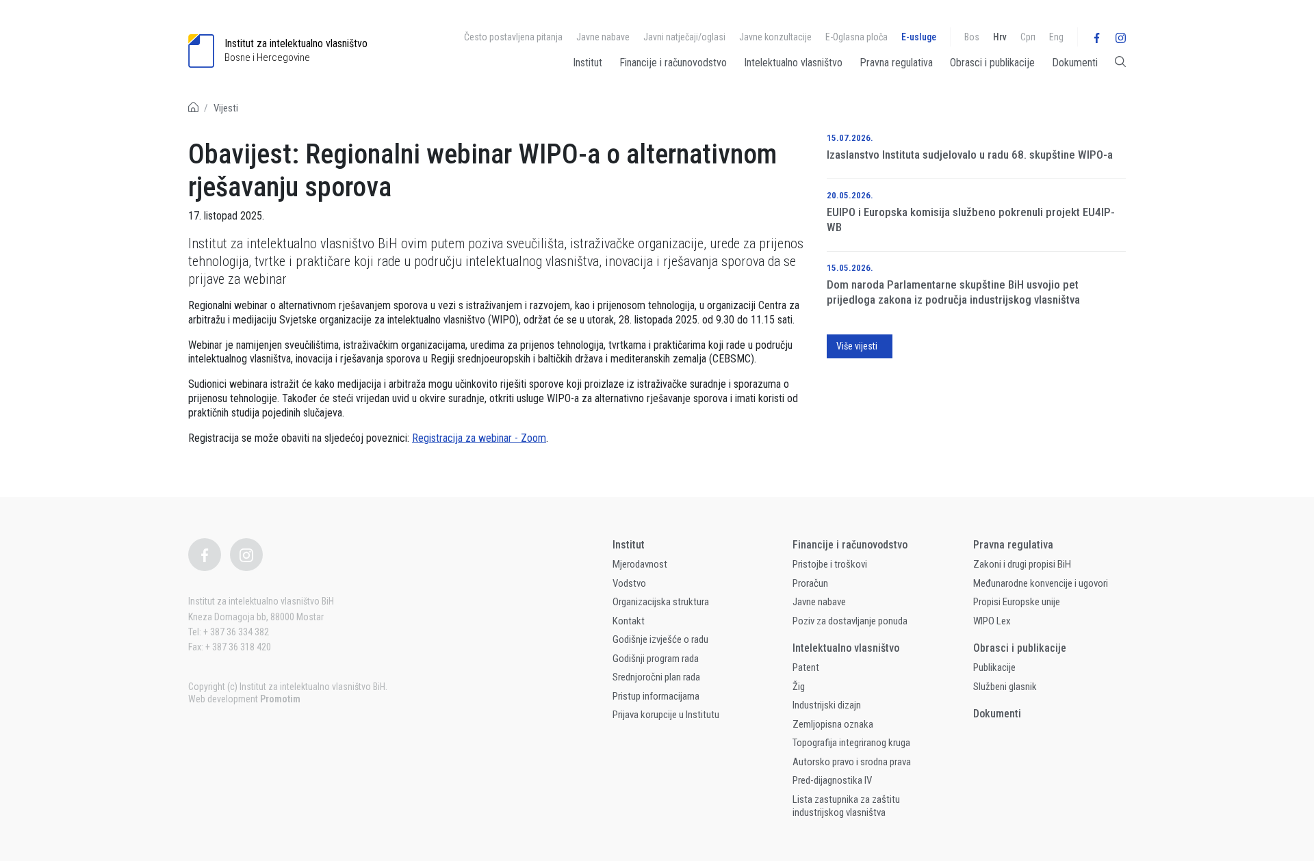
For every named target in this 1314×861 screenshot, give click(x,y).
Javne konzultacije (775, 36)
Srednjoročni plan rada (656, 677)
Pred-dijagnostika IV (832, 780)
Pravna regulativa (896, 62)
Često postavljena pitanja (513, 36)
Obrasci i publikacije (992, 62)
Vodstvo (629, 583)
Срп (1027, 36)
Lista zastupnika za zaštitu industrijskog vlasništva (846, 806)
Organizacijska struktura (661, 602)
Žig (799, 686)
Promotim (280, 698)
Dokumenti (1075, 62)
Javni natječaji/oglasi (684, 36)
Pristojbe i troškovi (830, 564)
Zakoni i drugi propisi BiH (1022, 564)
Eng (1056, 36)
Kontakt (629, 621)
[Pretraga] (1120, 65)
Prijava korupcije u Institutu (666, 714)
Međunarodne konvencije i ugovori (1040, 583)
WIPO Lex (992, 621)
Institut (587, 62)
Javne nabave (603, 36)
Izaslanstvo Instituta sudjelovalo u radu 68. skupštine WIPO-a (970, 154)
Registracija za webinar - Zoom (479, 438)
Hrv (1000, 36)
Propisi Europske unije (1016, 602)
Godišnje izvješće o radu (660, 639)
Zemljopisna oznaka (833, 724)
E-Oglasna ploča (856, 36)
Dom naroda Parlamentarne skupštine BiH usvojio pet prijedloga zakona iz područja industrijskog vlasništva (953, 292)
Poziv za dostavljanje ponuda (850, 621)
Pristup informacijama (656, 696)
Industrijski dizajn (827, 705)
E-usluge (918, 36)
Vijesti (226, 108)
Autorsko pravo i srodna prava (852, 762)
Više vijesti (856, 346)
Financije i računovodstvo (673, 62)
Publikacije (994, 667)
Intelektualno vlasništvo (793, 62)
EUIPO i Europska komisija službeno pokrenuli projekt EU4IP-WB (971, 219)
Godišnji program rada (656, 658)
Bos (971, 36)
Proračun (810, 583)
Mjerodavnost (640, 564)
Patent (806, 667)
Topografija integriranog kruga (851, 743)
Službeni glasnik (1005, 686)
